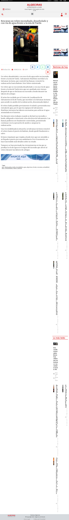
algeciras (29, 167)
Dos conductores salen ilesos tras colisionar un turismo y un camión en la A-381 (57, 216)
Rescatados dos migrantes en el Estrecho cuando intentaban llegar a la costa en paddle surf (57, 411)
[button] (2, 14)
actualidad (46, 167)
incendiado (19, 167)
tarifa (14, 167)
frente (35, 167)
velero (15, 168)
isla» (3, 168)
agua (24, 167)
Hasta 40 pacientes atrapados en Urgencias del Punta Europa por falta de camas (66, 216)
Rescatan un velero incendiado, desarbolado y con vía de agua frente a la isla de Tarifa (55, 92)
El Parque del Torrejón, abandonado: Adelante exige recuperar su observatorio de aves (57, 288)
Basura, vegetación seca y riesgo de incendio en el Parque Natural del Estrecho (57, 141)
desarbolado (9, 168)
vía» (3, 167)
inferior (19, 168)
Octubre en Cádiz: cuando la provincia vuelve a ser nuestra (57, 475)
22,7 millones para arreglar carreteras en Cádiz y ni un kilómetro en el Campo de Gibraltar (66, 145)
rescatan (39, 167)
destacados (8, 167)
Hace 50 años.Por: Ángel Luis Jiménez (66, 396)
